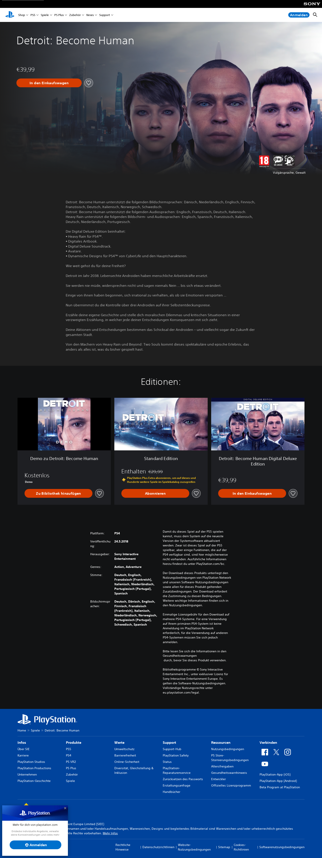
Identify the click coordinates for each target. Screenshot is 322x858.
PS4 (68, 755)
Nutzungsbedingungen (227, 749)
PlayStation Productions (34, 768)
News (90, 15)
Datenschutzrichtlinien (158, 847)
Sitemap (224, 847)
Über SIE (24, 749)
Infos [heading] (22, 742)
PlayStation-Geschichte (34, 781)
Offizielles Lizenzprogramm (231, 785)
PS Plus (59, 15)
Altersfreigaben (222, 766)
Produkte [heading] (73, 742)
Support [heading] (169, 742)
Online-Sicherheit (126, 762)
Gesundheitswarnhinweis (229, 773)
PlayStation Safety (176, 755)
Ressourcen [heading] (220, 742)
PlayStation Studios (31, 762)
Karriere (23, 755)
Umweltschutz (124, 749)
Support (104, 15)
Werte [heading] (119, 742)
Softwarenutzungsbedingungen (281, 847)
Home (22, 730)
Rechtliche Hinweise (122, 847)
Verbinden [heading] (268, 742)
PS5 (32, 15)
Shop (21, 15)
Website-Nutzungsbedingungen (194, 847)
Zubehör (75, 15)
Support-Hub (172, 749)
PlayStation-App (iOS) (275, 774)
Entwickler (218, 779)
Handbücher (171, 792)
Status (167, 762)
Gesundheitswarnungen (180, 656)
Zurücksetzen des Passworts (183, 779)
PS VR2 (71, 762)
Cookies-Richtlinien (241, 847)
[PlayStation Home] (9, 15)
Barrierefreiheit (125, 755)
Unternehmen (27, 774)
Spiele (45, 15)
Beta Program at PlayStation (280, 787)
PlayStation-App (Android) (278, 781)
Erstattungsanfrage (176, 785)
